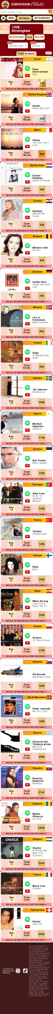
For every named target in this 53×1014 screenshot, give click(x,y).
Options (48, 53)
